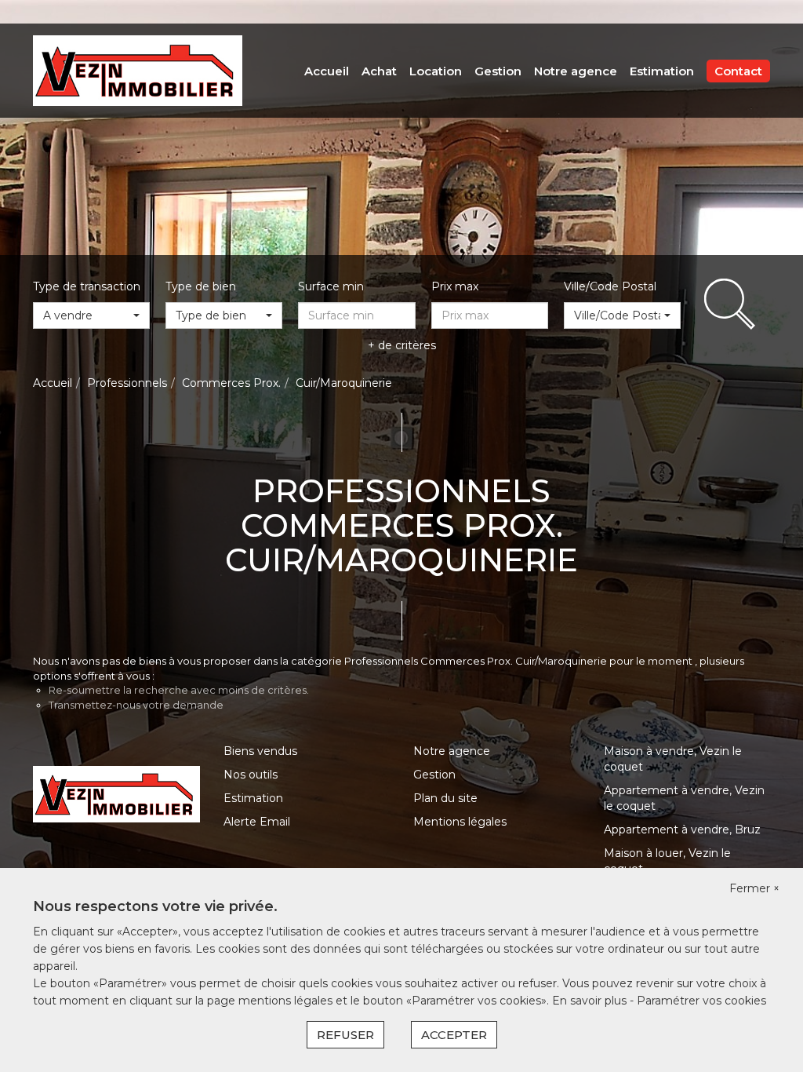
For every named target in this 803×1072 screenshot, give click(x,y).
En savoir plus (591, 1001)
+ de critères (402, 345)
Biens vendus (260, 751)
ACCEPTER (454, 1034)
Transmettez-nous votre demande (136, 704)
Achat (379, 71)
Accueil (326, 71)
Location (435, 71)
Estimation (662, 71)
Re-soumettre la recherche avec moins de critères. (179, 690)
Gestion (497, 71)
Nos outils (250, 775)
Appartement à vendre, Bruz (682, 829)
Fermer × (754, 888)
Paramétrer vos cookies (701, 1001)
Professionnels (127, 383)
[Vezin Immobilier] (137, 70)
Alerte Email (256, 822)
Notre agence (575, 71)
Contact (738, 71)
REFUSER (345, 1034)
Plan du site (445, 798)
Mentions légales (460, 822)
